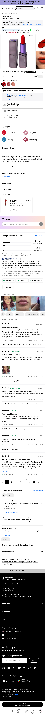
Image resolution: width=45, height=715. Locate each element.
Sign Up (34, 660)
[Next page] (39, 482)
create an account (20, 95)
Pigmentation (38, 24)
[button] (27, 30)
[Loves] (37, 8)
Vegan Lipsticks (7, 564)
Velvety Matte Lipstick (9, 562)
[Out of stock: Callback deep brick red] (8, 84)
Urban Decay (6, 16)
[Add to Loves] (42, 72)
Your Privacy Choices (8, 694)
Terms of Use (16, 692)
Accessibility (25, 692)
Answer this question (11, 512)
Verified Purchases (32, 314)
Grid (35, 77)
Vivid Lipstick (21, 562)
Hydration (23, 24)
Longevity (30, 24)
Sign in (9, 95)
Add (13, 209)
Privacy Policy (6, 692)
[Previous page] (2, 482)
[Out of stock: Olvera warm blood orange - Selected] (3, 84)
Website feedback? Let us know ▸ (22, 571)
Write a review (38, 236)
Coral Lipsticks (32, 562)
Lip (9, 13)
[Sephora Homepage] (7, 8)
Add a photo (6, 535)
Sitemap (32, 692)
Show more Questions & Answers (16, 519)
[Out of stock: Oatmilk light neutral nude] (13, 84)
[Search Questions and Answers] (4, 495)
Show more (6, 176)
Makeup (4, 13)
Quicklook (5, 205)
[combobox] (25, 8)
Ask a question (19, 22)
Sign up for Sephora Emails (12, 656)
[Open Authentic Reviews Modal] (21, 259)
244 (34, 482)
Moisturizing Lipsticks (22, 559)
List (41, 77)
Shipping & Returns (13, 99)
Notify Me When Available (22, 704)
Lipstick (15, 13)
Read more (6, 471)
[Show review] (8, 303)
